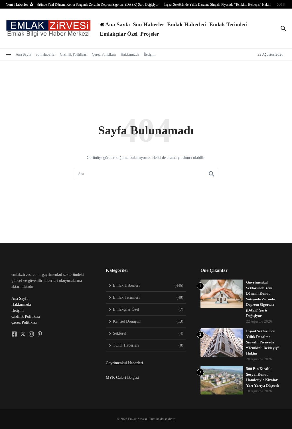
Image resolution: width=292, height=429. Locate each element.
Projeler (149, 34)
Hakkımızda (130, 54)
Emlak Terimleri (228, 24)
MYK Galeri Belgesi (122, 377)
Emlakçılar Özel (118, 34)
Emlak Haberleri (186, 24)
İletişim (149, 54)
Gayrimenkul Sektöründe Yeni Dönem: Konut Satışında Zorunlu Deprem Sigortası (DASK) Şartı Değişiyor (260, 299)
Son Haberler (148, 24)
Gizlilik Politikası (74, 54)
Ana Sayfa (23, 54)
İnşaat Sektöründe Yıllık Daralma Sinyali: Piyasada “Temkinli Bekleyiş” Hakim (262, 342)
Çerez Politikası (104, 54)
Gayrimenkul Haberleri (124, 363)
